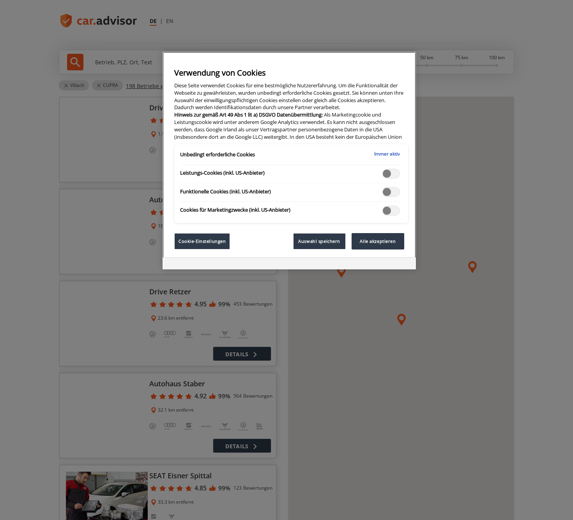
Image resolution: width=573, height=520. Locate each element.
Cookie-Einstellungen (202, 241)
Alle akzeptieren (378, 241)
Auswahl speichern (319, 241)
